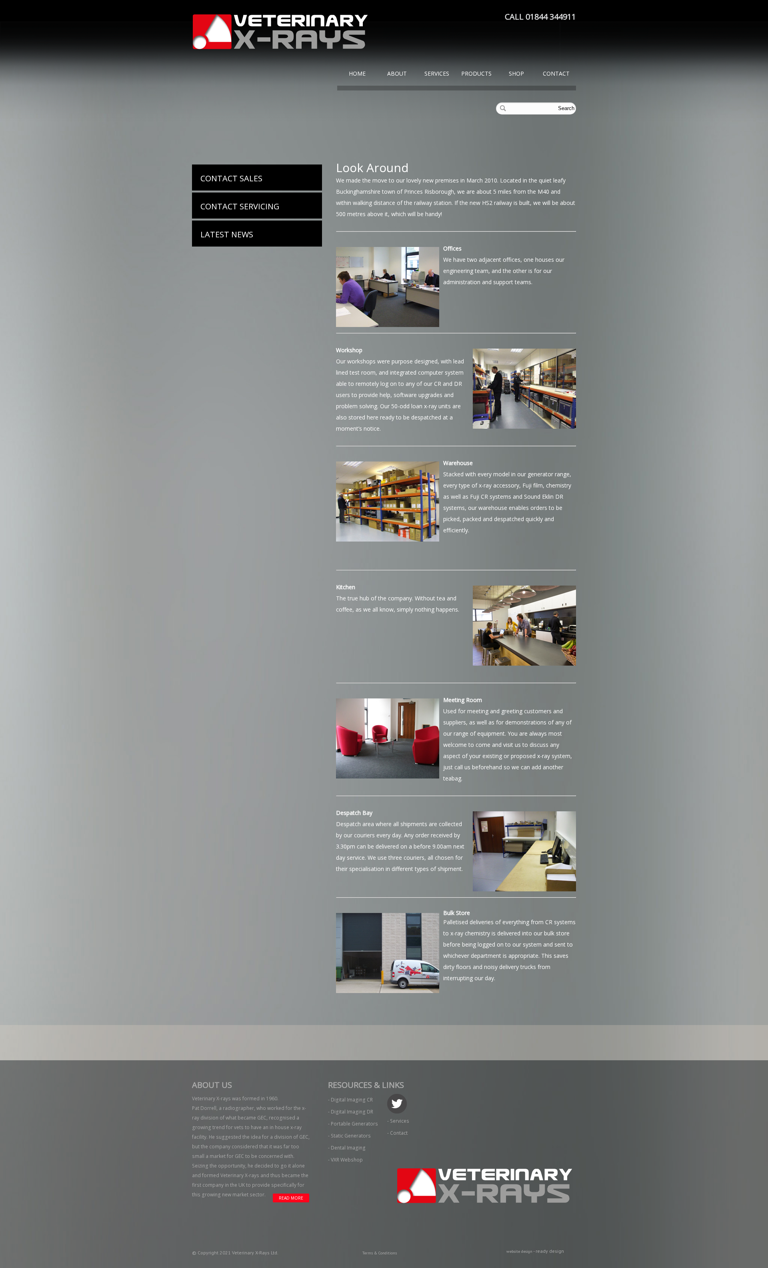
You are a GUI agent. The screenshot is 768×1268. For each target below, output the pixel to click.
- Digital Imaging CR (350, 1099)
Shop (516, 73)
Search (566, 108)
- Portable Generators (353, 1123)
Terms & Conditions (379, 1253)
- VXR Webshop (345, 1159)
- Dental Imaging (347, 1147)
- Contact (397, 1133)
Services (436, 73)
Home (357, 73)
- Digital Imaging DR (350, 1111)
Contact (556, 73)
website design (519, 1251)
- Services (398, 1121)
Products (476, 73)
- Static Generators (349, 1135)
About (397, 73)
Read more (291, 1198)
